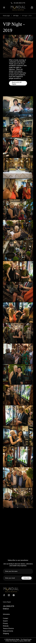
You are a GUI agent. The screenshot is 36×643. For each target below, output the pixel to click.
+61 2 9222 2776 (8, 606)
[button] (4, 7)
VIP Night (16, 15)
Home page (6, 15)
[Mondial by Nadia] (18, 8)
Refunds (5, 626)
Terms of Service (8, 628)
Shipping (6, 633)
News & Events (8, 631)
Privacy (5, 623)
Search (5, 621)
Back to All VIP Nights (17, 83)
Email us (6, 608)
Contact (5, 618)
